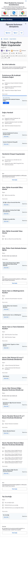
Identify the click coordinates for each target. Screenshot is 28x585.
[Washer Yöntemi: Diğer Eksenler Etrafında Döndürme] (3, 57)
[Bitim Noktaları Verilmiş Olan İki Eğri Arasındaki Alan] (11, 56)
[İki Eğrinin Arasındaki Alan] (13, 56)
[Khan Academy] (6, 19)
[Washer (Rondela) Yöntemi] (2, 57)
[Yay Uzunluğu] (7, 57)
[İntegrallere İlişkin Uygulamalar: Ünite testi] (9, 57)
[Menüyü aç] (26, 19)
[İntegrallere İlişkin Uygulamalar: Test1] (7, 56)
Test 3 (3, 482)
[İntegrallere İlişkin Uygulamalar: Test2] (16, 56)
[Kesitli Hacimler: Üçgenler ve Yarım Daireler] (22, 56)
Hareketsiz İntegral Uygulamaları (13, 154)
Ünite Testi (4, 526)
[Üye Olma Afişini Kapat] (25, 23)
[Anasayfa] (1, 39)
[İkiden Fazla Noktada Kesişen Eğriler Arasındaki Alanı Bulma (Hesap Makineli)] (14, 56)
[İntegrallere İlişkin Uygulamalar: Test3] (5, 57)
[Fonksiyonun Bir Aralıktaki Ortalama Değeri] (2, 56)
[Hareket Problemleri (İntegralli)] (5, 56)
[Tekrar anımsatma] (26, 1)
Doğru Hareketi (7, 112)
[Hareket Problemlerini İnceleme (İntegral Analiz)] (3, 56)
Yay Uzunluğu (7, 496)
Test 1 (3, 173)
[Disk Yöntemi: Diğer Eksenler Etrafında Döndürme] (25, 56)
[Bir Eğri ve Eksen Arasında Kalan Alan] (9, 56)
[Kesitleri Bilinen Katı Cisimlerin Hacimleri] (18, 56)
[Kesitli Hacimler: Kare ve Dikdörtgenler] (20, 56)
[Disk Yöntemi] (23, 56)
